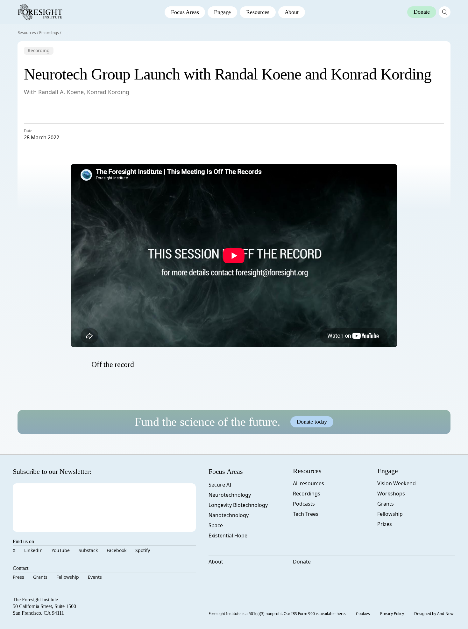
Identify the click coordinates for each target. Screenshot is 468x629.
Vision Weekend (396, 483)
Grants (40, 577)
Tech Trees (305, 513)
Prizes (384, 524)
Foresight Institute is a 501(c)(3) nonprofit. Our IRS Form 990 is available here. (277, 613)
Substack (88, 550)
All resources (308, 483)
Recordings (49, 32)
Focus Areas (185, 12)
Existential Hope (228, 535)
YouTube (61, 550)
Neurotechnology (230, 494)
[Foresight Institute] (40, 12)
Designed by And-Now (433, 613)
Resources (257, 12)
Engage (222, 12)
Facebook (116, 550)
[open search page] (444, 12)
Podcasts (304, 503)
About (292, 12)
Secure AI (220, 484)
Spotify (142, 550)
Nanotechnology (229, 515)
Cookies (363, 613)
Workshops (391, 493)
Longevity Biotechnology (238, 504)
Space (216, 525)
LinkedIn (33, 550)
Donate (302, 561)
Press (18, 577)
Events (95, 577)
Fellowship (67, 577)
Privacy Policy (392, 613)
